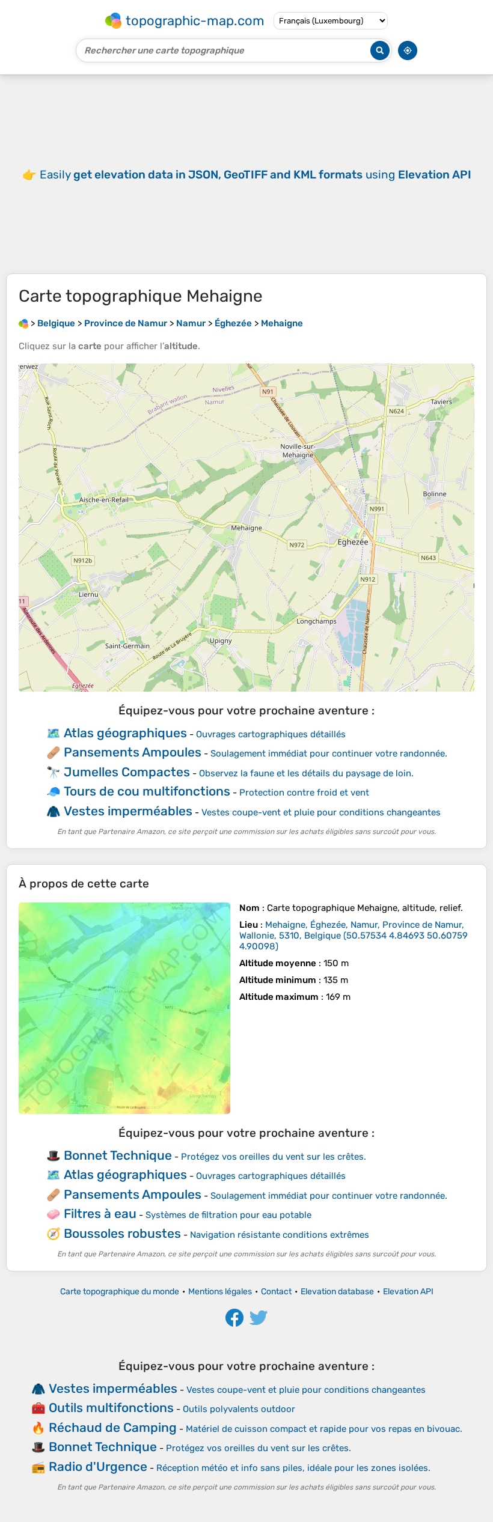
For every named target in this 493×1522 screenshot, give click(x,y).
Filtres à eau (100, 1213)
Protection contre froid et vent (304, 792)
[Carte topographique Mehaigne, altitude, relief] (124, 1008)
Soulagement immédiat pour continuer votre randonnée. (328, 753)
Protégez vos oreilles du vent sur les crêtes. (273, 1156)
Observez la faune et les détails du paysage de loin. (306, 773)
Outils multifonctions (111, 1407)
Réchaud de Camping (113, 1427)
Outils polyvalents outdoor (239, 1409)
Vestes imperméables (128, 810)
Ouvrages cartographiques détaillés (271, 734)
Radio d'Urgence (98, 1466)
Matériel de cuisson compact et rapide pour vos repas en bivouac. (324, 1428)
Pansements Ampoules (132, 751)
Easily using (255, 174)
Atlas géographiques (125, 732)
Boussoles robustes (122, 1233)
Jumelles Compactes (127, 771)
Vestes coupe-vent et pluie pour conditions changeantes (321, 812)
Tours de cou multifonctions (147, 791)
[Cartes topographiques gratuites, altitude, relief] (23, 323)
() (353, 935)
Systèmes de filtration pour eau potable (228, 1215)
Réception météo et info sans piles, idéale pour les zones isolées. (293, 1468)
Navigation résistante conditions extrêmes (279, 1234)
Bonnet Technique (118, 1155)
